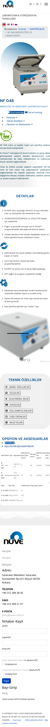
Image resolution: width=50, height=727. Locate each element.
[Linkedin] (37, 4)
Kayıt (6, 680)
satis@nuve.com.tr (13, 615)
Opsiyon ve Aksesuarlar (19, 124)
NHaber (6, 557)
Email (6, 648)
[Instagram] (41, 4)
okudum (21, 670)
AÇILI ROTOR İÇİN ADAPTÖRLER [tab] (19, 446)
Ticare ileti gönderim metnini (15, 670)
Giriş (5, 693)
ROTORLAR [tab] (9, 443)
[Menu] (46, 4)
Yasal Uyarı (19, 720)
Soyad (6, 637)
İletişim (7, 564)
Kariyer (6, 551)
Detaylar (11, 117)
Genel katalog (35, 112)
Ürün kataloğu (17, 112)
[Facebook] (30, 4)
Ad (5, 626)
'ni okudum (19, 660)
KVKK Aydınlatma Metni (13, 660)
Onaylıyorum (11, 664)
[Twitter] (34, 4)
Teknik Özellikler (15, 120)
